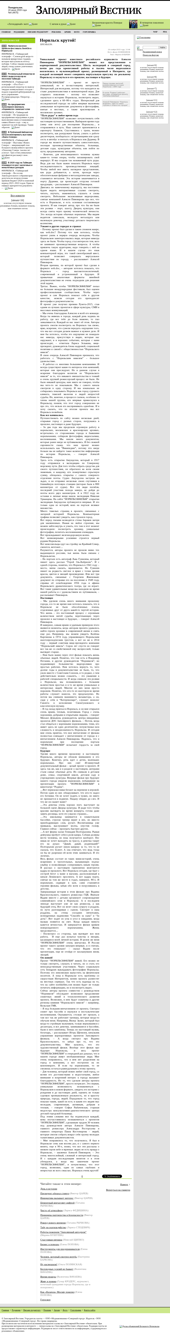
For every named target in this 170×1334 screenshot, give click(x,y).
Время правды (48, 1276)
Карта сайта (89, 1310)
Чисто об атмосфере (51, 1210)
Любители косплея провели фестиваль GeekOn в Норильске (16, 48)
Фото (65, 1310)
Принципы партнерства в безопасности (61, 1215)
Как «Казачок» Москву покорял (57, 1292)
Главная (5, 1310)
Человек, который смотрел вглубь (58, 1256)
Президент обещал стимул (54, 1193)
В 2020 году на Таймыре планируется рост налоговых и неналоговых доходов (17, 165)
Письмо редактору (32, 1310)
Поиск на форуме (151, 55)
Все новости (18, 195)
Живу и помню (48, 1281)
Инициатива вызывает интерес (57, 1198)
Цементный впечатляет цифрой (57, 1202)
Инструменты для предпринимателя (60, 1249)
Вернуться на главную (118, 1189)
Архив (57, 1310)
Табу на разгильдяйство (53, 1227)
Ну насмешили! (48, 1264)
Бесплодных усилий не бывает (56, 1269)
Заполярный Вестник (14, 1318)
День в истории (48, 1188)
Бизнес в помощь (49, 1244)
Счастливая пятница (51, 1239)
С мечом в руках (58, 24)
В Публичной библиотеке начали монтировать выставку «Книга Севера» (17, 134)
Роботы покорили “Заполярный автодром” (63, 1232)
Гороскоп (45, 1299)
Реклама (47, 1310)
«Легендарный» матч (18, 24)
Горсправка (75, 1310)
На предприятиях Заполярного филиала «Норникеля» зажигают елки (16, 106)
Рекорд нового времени (53, 1222)
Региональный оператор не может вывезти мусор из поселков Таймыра (18, 76)
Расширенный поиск (152, 52)
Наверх (124, 1184)
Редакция (16, 1310)
